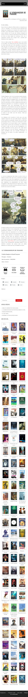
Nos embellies (15, 42)
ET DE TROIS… (5, 313)
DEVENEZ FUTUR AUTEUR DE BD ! (10, 315)
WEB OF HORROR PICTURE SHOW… (10, 308)
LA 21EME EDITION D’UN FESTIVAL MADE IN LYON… (14, 309)
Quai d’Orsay (11, 240)
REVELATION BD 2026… (7, 311)
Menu (3, 3)
